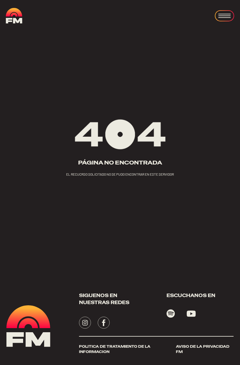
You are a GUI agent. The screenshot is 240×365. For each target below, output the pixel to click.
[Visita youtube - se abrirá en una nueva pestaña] (191, 314)
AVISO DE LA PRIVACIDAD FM (202, 349)
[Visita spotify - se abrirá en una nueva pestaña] (171, 313)
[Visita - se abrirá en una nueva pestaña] (85, 323)
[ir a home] (14, 15)
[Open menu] (224, 15)
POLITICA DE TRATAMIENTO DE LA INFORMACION (114, 349)
